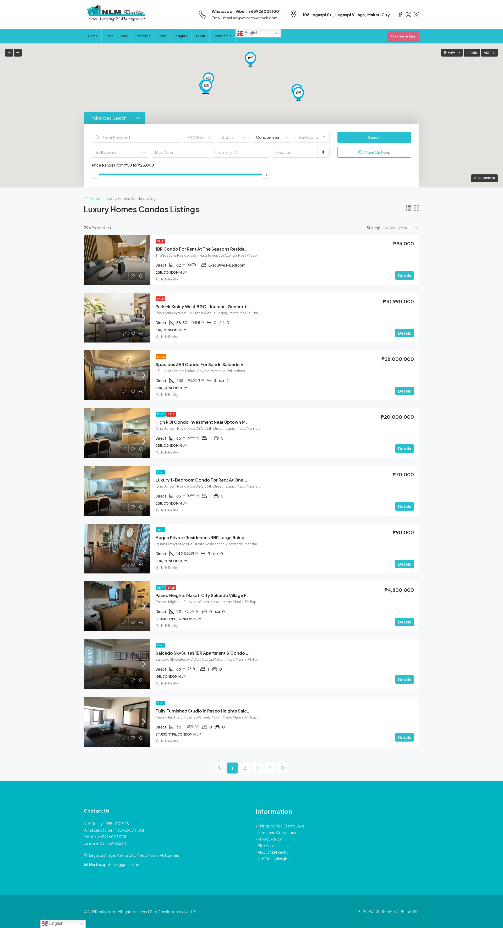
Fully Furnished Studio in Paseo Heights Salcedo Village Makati (220, 711)
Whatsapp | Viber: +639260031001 (246, 11)
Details (404, 275)
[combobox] (199, 137)
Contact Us (222, 36)
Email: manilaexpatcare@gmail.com (244, 17)
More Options (376, 152)
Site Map (265, 845)
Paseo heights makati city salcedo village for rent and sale (218, 595)
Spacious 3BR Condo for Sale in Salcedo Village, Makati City (218, 364)
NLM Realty (169, 279)
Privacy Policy (270, 839)
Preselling (143, 36)
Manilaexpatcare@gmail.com (114, 864)
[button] (298, 94)
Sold (161, 356)
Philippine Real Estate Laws (281, 826)
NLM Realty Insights (274, 858)
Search (374, 137)
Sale (124, 36)
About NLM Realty (273, 852)
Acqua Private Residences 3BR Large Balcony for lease (213, 537)
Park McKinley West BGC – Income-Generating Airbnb (211, 306)
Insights (181, 36)
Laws (163, 36)
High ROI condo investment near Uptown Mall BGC (208, 422)
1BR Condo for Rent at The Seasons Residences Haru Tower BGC (222, 249)
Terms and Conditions (277, 832)
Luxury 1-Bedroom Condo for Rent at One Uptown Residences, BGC (227, 480)
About (200, 36)
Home (92, 36)
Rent (109, 36)
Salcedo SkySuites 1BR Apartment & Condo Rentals (208, 653)
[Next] (270, 768)
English (251, 33)
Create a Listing (403, 36)
